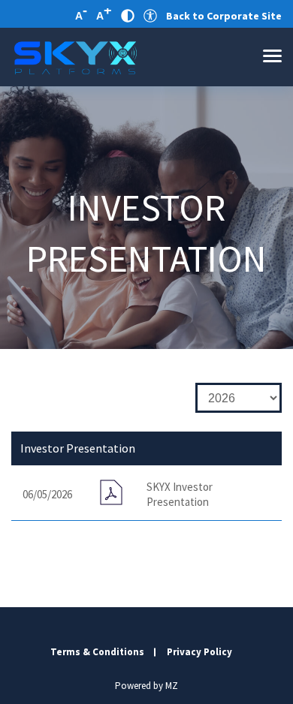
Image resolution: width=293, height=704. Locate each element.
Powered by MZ (146, 685)
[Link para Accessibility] (150, 16)
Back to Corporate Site (224, 16)
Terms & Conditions (97, 651)
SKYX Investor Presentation (179, 494)
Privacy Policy (199, 651)
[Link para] (75, 57)
